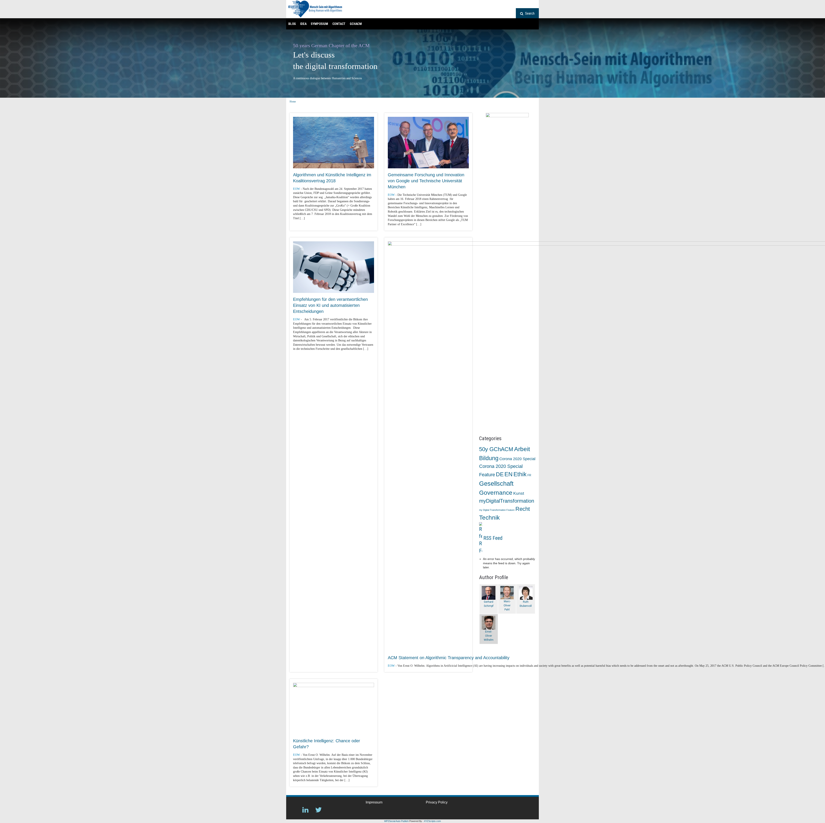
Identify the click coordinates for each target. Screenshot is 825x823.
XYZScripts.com (432, 821)
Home (293, 101)
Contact (339, 24)
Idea (303, 24)
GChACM (356, 24)
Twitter (318, 810)
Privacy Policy (437, 802)
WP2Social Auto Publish (396, 821)
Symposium (319, 24)
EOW (296, 188)
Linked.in (305, 810)
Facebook (292, 810)
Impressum (374, 802)
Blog (292, 24)
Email (332, 810)
